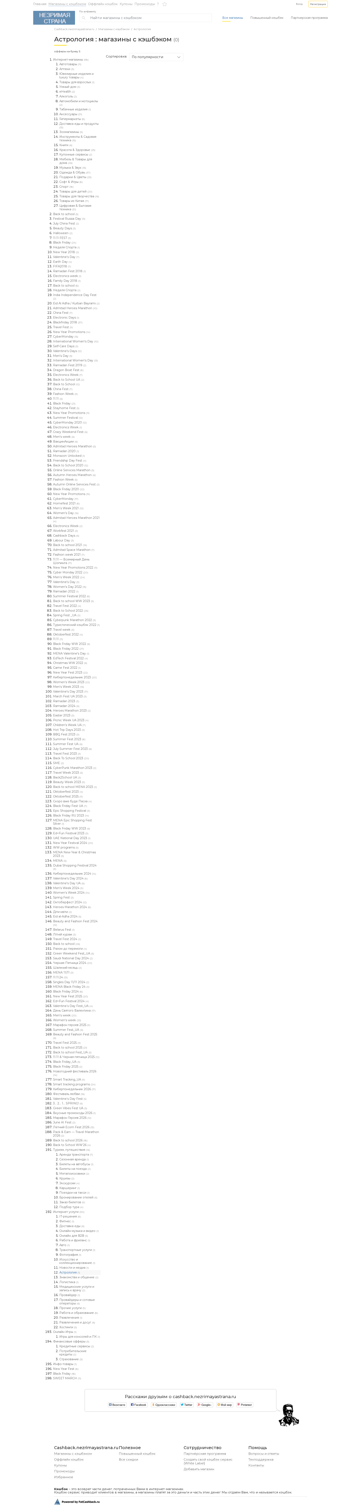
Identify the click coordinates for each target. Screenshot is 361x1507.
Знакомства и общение (78, 1277)
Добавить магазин (199, 1469)
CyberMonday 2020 (70, 422)
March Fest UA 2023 (70, 696)
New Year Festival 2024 (73, 843)
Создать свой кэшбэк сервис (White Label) (208, 1461)
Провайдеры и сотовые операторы (77, 1301)
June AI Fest (64, 1122)
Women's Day (66, 513)
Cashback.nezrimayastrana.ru (74, 29)
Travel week (63, 630)
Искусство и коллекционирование (77, 1261)
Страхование (71, 1359)
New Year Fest (66, 1369)
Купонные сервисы (75, 154)
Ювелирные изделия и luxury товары (76, 75)
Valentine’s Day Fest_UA (73, 1006)
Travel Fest (63, 327)
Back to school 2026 (70, 1140)
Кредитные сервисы (76, 1346)
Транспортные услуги (77, 1250)
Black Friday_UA (66, 1062)
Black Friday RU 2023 (71, 815)
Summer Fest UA (68, 744)
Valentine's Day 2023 (70, 691)
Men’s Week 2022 (69, 577)
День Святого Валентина (74, 1010)
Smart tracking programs (74, 1084)
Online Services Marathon (73, 470)
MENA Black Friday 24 (71, 987)
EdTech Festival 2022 (70, 658)
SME (58, 763)
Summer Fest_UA (68, 1030)
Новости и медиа (74, 1268)
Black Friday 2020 (68, 489)
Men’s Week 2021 (68, 508)
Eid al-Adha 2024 (67, 916)
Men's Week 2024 (68, 888)
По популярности (147, 57)
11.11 (58, 399)
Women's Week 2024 (71, 893)
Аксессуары (70, 114)
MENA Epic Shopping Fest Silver (72, 822)
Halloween (62, 233)
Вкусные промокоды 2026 (74, 1113)
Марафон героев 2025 (71, 1025)
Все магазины (232, 18)
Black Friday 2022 (68, 649)
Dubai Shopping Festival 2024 (75, 867)
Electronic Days (66, 317)
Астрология (142, 29)
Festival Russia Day (69, 219)
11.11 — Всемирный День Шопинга (71, 561)
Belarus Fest (64, 930)
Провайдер (69, 1295)
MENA (60, 861)
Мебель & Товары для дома (75, 161)
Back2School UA (67, 777)
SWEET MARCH (67, 1378)
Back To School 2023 (71, 758)
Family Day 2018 (67, 281)
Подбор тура (71, 1207)
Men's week (64, 437)
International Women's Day (75, 341)
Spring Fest (63, 897)
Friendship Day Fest (69, 460)
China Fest (62, 313)
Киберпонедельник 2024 (74, 873)
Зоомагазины (71, 132)
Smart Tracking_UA (69, 1079)
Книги (65, 145)
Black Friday (64, 242)
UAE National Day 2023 (71, 838)
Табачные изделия (75, 109)
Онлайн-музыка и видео (79, 1231)
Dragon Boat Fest (68, 370)
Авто (64, 1245)
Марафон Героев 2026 (72, 1118)
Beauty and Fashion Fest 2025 (75, 1036)
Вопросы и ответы (263, 1454)
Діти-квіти (62, 912)
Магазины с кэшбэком (67, 4)
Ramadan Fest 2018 (69, 271)
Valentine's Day (66, 257)
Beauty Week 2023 (69, 782)
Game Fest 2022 (67, 668)
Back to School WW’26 (72, 1145)
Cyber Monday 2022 (70, 572)
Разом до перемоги (70, 949)
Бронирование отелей (78, 1197)
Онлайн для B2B (73, 1236)
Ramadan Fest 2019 (69, 365)
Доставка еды (71, 1226)
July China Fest (66, 223)
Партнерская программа (309, 18)
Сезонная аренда (74, 1159)
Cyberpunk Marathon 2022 (74, 620)
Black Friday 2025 (67, 1066)
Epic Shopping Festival (71, 811)
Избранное (63, 1477)
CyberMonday (65, 336)
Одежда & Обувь (74, 172)
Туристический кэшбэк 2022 (76, 625)
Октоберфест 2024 (70, 902)
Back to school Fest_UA (72, 1052)
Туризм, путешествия (71, 1150)
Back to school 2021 (70, 545)
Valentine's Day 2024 (70, 878)
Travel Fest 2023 (67, 753)
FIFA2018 (62, 266)
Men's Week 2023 (68, 687)
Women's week (67, 1020)
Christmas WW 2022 (70, 663)
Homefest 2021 (66, 503)
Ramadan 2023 (66, 701)
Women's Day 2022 (69, 587)
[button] (318, 4)
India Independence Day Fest (75, 296)
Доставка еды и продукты (79, 125)
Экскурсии (69, 1183)
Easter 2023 (63, 715)
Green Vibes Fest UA (70, 1108)
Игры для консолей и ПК (79, 1337)
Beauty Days (64, 228)
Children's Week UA (69, 725)
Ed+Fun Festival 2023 (70, 833)
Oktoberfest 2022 (68, 634)
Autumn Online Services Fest (76, 484)
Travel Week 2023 (68, 773)
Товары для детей (75, 191)
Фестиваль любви (69, 1094)
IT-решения (70, 1216)
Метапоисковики (74, 1173)
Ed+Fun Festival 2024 (71, 1001)
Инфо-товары (65, 1364)
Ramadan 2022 (66, 591)
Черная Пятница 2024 (72, 963)
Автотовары (70, 64)
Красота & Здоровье (77, 150)
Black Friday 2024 (68, 991)
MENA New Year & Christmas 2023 (74, 854)
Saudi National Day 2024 (73, 958)
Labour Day (63, 540)
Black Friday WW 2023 (71, 828)
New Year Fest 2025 (70, 996)
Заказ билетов (72, 1202)
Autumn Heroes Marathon (74, 475)
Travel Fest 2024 (67, 939)
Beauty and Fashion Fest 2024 (75, 922)
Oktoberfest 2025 (68, 796)
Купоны (126, 4)
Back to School (66, 384)
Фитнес (66, 1221)
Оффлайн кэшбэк (103, 4)
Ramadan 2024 (66, 706)
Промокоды (145, 4)
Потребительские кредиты (72, 1352)
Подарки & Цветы (75, 177)
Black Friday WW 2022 (71, 644)
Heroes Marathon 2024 (72, 907)
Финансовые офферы (71, 1341)
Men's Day (62, 356)
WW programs (66, 847)
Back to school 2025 (70, 1047)
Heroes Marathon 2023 (72, 710)
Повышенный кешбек (266, 18)
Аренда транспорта (76, 1154)
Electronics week (67, 276)
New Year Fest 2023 (70, 672)
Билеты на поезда (75, 1169)
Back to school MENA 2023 (75, 787)
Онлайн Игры (64, 1332)
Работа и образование (78, 1313)
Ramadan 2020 (66, 451)
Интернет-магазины (71, 59)
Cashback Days (66, 535)
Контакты (256, 1465)
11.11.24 (60, 977)
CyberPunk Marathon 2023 (74, 768)
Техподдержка (260, 1459)
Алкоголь (68, 96)
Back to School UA (68, 380)
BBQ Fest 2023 (66, 734)
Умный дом (69, 87)
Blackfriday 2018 (68, 322)
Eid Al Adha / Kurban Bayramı (76, 303)
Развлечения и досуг (77, 1322)
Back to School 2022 (70, 610)
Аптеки (66, 69)
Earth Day (62, 262)
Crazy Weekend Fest (70, 432)
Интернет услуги (68, 1212)
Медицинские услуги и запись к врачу (76, 1288)
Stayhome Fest (66, 408)
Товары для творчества (79, 196)
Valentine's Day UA (69, 883)
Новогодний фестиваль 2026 (74, 1073)
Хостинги (68, 1327)
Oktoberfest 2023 (68, 792)
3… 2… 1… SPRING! (68, 1103)
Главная (39, 4)
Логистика (69, 1282)
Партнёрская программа (205, 1454)
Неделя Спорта (66, 247)
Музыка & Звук (72, 168)
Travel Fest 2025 (67, 1043)
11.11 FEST (62, 238)
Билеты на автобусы (76, 1164)
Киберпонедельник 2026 (74, 1089)
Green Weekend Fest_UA (73, 953)
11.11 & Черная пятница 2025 (76, 1057)
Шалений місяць (67, 968)
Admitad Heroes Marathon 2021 (76, 519)
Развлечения (70, 1317)
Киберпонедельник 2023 (75, 677)
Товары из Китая (74, 201)
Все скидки (128, 1459)
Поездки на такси (74, 1192)
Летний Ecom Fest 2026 (73, 1127)
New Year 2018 (66, 252)
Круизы (66, 1178)
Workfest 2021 (65, 531)
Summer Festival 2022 (71, 596)
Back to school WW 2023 (73, 601)
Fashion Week (65, 394)
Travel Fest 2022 (67, 606)
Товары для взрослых (76, 82)
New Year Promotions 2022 (75, 567)
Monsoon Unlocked (69, 456)
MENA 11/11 (63, 972)
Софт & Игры (71, 182)
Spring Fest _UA (66, 615)
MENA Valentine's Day (71, 653)
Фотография (70, 1255)
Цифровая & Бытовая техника (75, 207)
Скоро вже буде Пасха (72, 801)
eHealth (67, 91)
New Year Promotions (71, 332)
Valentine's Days (67, 351)
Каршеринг (69, 1188)
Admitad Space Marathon (73, 550)
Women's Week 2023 (71, 682)
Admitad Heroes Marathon (75, 308)
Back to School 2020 (70, 465)
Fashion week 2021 (69, 554)
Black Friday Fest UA (70, 806)
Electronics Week (68, 375)
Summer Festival (68, 418)
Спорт (66, 187)
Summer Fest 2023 (69, 739)
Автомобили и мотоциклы (78, 102)
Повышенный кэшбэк (137, 1454)
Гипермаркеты (72, 119)
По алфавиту (87, 11)
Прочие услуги (72, 1308)
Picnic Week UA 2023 (71, 720)
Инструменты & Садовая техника (77, 138)
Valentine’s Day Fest (69, 1099)
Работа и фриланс (74, 1240)
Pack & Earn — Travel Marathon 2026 (76, 1133)
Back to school (65, 214)
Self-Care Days (65, 346)
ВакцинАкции (65, 441)
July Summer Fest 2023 (72, 749)
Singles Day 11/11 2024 (71, 982)
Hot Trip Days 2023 (69, 730)
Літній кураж (64, 934)
